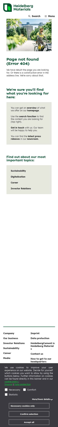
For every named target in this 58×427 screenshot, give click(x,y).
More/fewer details (41, 399)
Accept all (29, 422)
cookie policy (11, 381)
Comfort (31, 389)
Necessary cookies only (23, 406)
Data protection (22, 384)
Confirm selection (29, 414)
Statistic (13, 394)
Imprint (8, 384)
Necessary (14, 389)
